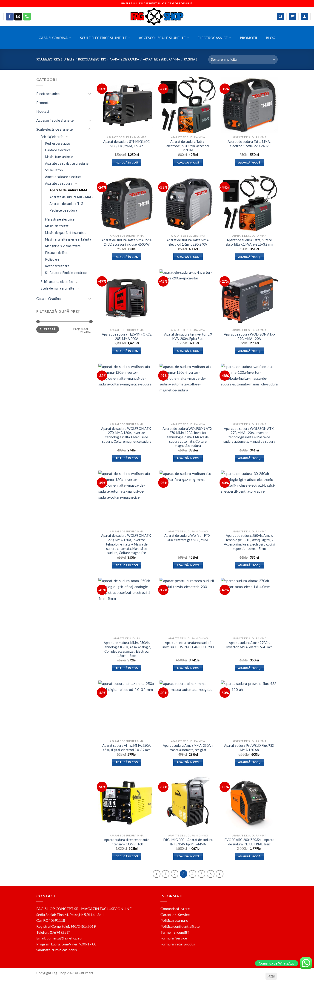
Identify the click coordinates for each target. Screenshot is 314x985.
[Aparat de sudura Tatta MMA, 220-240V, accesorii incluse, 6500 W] (126, 203)
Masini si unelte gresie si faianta (68, 239)
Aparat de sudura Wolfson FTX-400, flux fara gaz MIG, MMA (188, 538)
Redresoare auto (57, 143)
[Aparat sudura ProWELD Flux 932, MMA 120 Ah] (249, 709)
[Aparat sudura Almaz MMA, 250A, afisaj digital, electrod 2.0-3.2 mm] (126, 709)
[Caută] (281, 16)
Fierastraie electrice (59, 219)
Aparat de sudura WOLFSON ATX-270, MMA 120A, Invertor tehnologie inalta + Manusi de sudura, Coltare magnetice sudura (126, 435)
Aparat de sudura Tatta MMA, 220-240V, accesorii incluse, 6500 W (126, 242)
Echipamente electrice (57, 282)
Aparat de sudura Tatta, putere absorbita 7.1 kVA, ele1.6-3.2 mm (249, 242)
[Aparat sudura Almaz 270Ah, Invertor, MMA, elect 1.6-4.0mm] (249, 606)
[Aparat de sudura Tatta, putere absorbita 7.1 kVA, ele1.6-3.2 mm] (249, 203)
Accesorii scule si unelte (162, 38)
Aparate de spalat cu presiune (66, 163)
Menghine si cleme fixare (63, 246)
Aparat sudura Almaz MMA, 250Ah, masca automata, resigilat (188, 748)
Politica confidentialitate (180, 926)
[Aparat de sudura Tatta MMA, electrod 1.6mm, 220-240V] (188, 203)
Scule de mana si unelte (57, 288)
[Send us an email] (18, 16)
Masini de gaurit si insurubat (65, 233)
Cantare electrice (58, 150)
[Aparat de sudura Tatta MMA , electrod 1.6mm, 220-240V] (249, 105)
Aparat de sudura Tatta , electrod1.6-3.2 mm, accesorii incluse (187, 146)
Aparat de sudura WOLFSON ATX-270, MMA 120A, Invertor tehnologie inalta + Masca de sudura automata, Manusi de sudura (249, 435)
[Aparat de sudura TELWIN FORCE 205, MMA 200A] (126, 297)
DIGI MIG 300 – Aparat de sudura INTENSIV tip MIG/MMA (188, 842)
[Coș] (292, 16)
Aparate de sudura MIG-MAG (71, 197)
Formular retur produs (177, 944)
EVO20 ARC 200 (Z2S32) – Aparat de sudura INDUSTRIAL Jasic (249, 842)
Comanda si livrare (175, 908)
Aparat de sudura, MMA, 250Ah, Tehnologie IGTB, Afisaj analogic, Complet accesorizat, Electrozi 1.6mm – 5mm (127, 649)
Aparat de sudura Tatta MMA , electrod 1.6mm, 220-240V (249, 144)
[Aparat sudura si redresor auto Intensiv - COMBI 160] (126, 803)
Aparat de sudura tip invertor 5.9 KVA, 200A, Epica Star (188, 336)
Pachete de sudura (63, 210)
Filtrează (47, 329)
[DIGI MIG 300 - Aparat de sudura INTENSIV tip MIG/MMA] (188, 803)
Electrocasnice (213, 38)
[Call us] (27, 16)
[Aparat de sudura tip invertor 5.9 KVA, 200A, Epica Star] (188, 297)
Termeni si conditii (174, 932)
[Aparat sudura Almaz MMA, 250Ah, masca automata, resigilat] (188, 709)
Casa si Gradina (53, 38)
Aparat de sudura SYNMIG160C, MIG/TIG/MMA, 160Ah (126, 144)
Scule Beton (54, 170)
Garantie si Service (175, 914)
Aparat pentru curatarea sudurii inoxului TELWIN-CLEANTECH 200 (188, 645)
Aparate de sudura (124, 59)
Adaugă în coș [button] (127, 162)
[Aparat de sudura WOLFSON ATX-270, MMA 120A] (249, 297)
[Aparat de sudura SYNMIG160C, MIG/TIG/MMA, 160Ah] (126, 105)
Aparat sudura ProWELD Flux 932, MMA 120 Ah (249, 748)
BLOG (270, 38)
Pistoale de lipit (56, 253)
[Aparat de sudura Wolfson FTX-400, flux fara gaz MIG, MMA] (188, 499)
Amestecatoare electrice (63, 177)
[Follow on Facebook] (10, 16)
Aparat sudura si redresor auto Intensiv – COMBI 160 (126, 842)
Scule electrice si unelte (103, 38)
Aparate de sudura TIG (66, 203)
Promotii (248, 38)
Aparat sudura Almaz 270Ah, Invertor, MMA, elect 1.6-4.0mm (249, 645)
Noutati (42, 111)
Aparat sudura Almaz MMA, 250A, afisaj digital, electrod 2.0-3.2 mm (126, 748)
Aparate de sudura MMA (161, 59)
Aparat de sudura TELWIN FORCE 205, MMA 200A (127, 336)
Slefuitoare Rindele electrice (66, 273)
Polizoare (52, 259)
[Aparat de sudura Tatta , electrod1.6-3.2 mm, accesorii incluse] (188, 105)
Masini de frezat (57, 226)
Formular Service (173, 938)
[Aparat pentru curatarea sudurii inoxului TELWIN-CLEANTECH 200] (188, 606)
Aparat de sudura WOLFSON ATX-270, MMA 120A (249, 336)
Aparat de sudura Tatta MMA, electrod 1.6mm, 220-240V (187, 242)
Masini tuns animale (59, 157)
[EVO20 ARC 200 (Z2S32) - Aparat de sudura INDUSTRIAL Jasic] (249, 803)
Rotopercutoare (57, 266)
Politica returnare (174, 920)
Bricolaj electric (92, 59)
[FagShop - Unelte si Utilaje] (157, 16)
